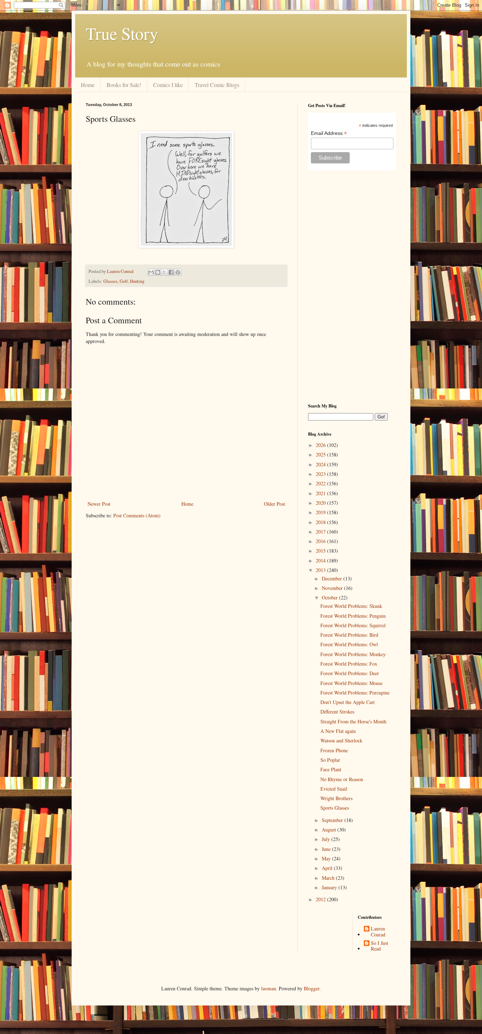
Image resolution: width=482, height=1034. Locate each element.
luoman (268, 988)
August (329, 829)
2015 (321, 550)
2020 (321, 502)
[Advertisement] (352, 286)
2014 (321, 560)
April (328, 868)
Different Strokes (337, 711)
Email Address (329, 133)
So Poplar (330, 759)
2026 (321, 445)
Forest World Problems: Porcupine (355, 692)
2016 (321, 541)
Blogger (311, 988)
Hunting (137, 281)
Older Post (274, 503)
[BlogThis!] (157, 272)
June (327, 849)
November (333, 588)
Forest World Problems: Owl (349, 644)
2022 (321, 483)
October (330, 597)
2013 (321, 570)
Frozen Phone (334, 750)
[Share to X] (164, 272)
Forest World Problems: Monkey (353, 654)
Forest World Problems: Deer (349, 673)
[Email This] (151, 272)
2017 (321, 531)
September (333, 820)
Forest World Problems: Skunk (351, 606)
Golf (124, 281)
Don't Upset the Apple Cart (347, 702)
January (330, 887)
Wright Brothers (336, 798)
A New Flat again (338, 731)
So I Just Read (379, 946)
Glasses (110, 281)
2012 (321, 899)
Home (88, 84)
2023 (321, 474)
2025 (321, 454)
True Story (122, 33)
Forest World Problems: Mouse (351, 683)
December (332, 578)
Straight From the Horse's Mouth (353, 721)
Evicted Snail (333, 788)
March (329, 877)
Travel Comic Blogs (217, 84)
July (326, 839)
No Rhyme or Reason (341, 779)
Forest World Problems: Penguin (353, 615)
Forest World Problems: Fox (348, 663)
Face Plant (330, 769)
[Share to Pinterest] (177, 272)
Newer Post (99, 503)
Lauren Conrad (378, 932)
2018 (321, 522)
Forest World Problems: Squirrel (353, 625)
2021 (321, 493)
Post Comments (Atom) (137, 515)
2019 (321, 512)
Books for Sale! (124, 84)
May (327, 858)
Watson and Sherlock (341, 740)
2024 (321, 464)
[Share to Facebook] (171, 272)
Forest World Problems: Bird (349, 634)
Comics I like (168, 84)
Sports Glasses (334, 807)
